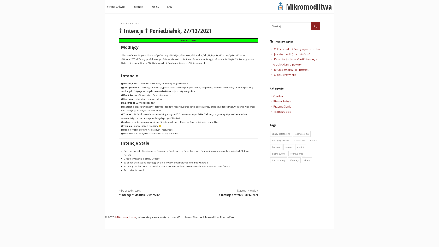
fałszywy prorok (280, 140)
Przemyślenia (282, 106)
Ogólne (278, 96)
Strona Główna (116, 6)
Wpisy (155, 6)
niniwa (289, 147)
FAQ (169, 6)
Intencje (138, 6)
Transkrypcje (282, 112)
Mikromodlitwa (309, 7)
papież (300, 147)
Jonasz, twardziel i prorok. (291, 70)
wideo (307, 160)
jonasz (313, 140)
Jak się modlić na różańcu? (292, 54)
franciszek (299, 140)
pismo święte (279, 153)
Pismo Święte (282, 101)
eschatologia (302, 133)
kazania (276, 147)
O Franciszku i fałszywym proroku (297, 49)
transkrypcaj (278, 160)
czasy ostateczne (281, 133)
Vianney (294, 160)
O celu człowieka (285, 75)
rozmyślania (296, 153)
